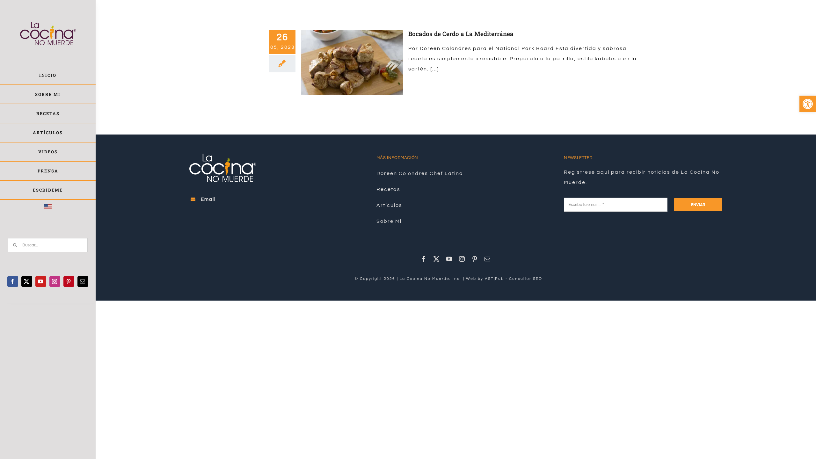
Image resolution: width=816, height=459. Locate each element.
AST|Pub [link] (494, 279)
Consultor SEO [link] (525, 279)
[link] (807, 104)
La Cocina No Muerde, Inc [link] (431, 279)
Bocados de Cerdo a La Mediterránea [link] (461, 34)
